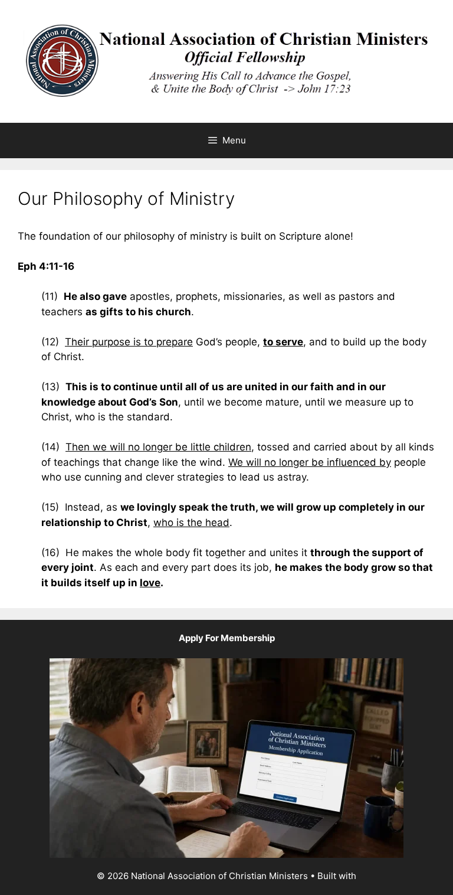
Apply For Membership (227, 638)
